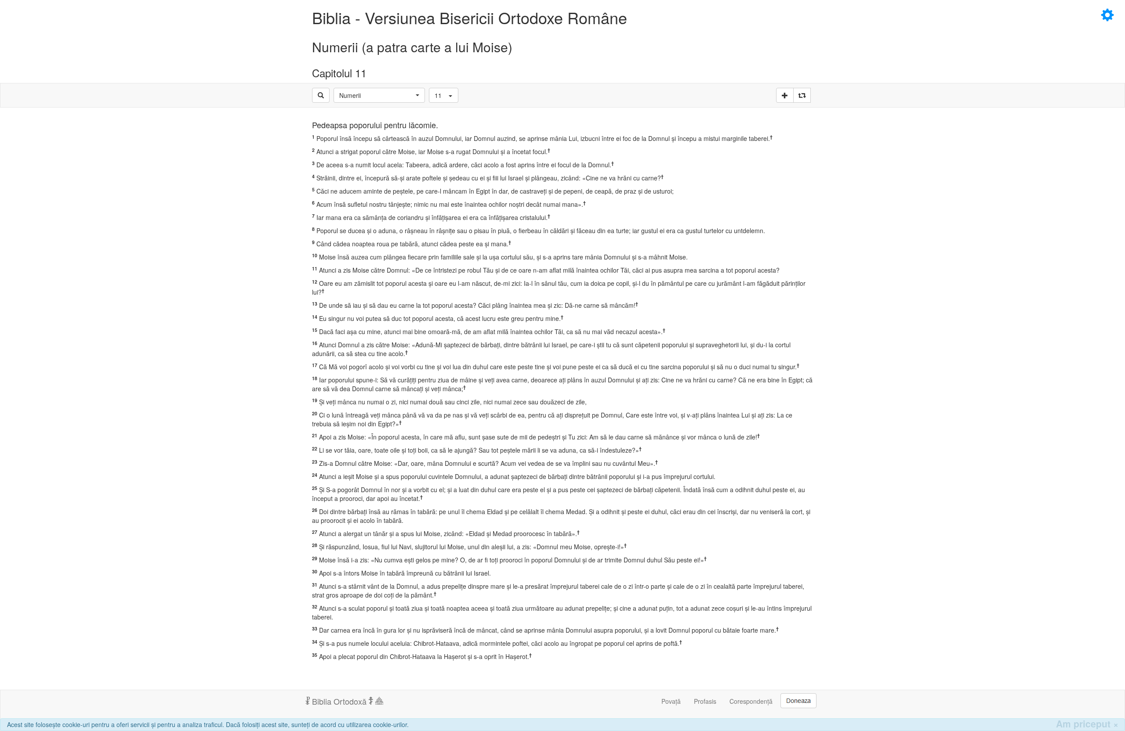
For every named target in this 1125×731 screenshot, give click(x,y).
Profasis (705, 701)
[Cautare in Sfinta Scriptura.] (321, 95)
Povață (671, 701)
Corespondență (751, 701)
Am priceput (1087, 723)
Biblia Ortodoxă (339, 701)
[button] (379, 95)
